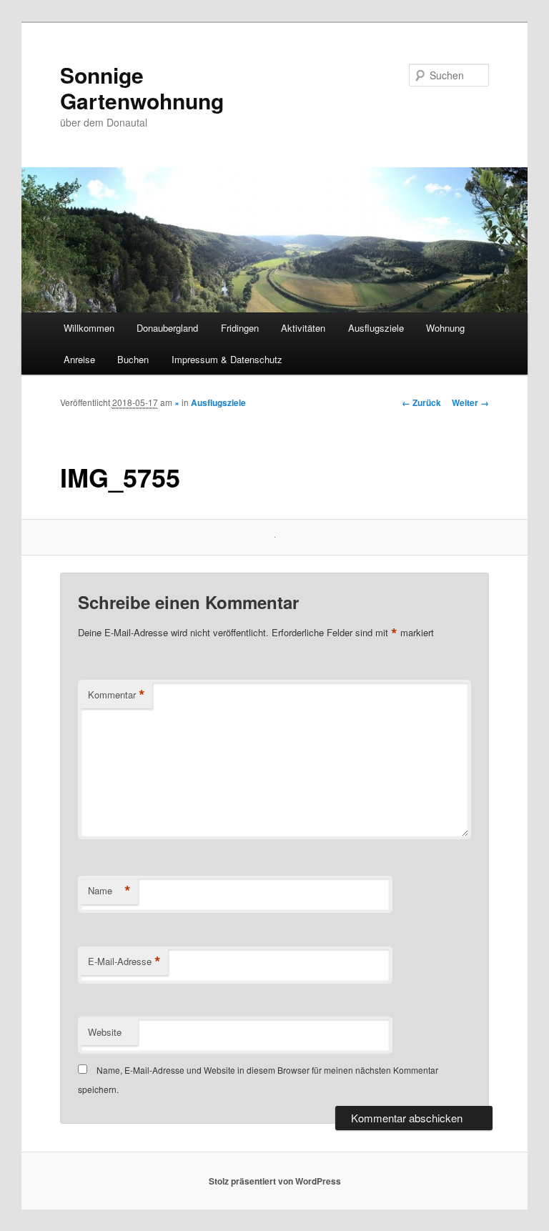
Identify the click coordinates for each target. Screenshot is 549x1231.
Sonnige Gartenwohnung (142, 87)
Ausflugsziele (376, 328)
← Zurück (421, 402)
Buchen (133, 359)
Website (105, 1032)
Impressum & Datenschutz (227, 359)
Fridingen (240, 328)
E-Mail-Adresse (124, 961)
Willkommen (89, 328)
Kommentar (116, 694)
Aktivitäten (303, 328)
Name (109, 890)
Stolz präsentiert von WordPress (275, 1181)
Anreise (79, 359)
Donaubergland (167, 328)
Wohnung (445, 328)
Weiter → (470, 402)
